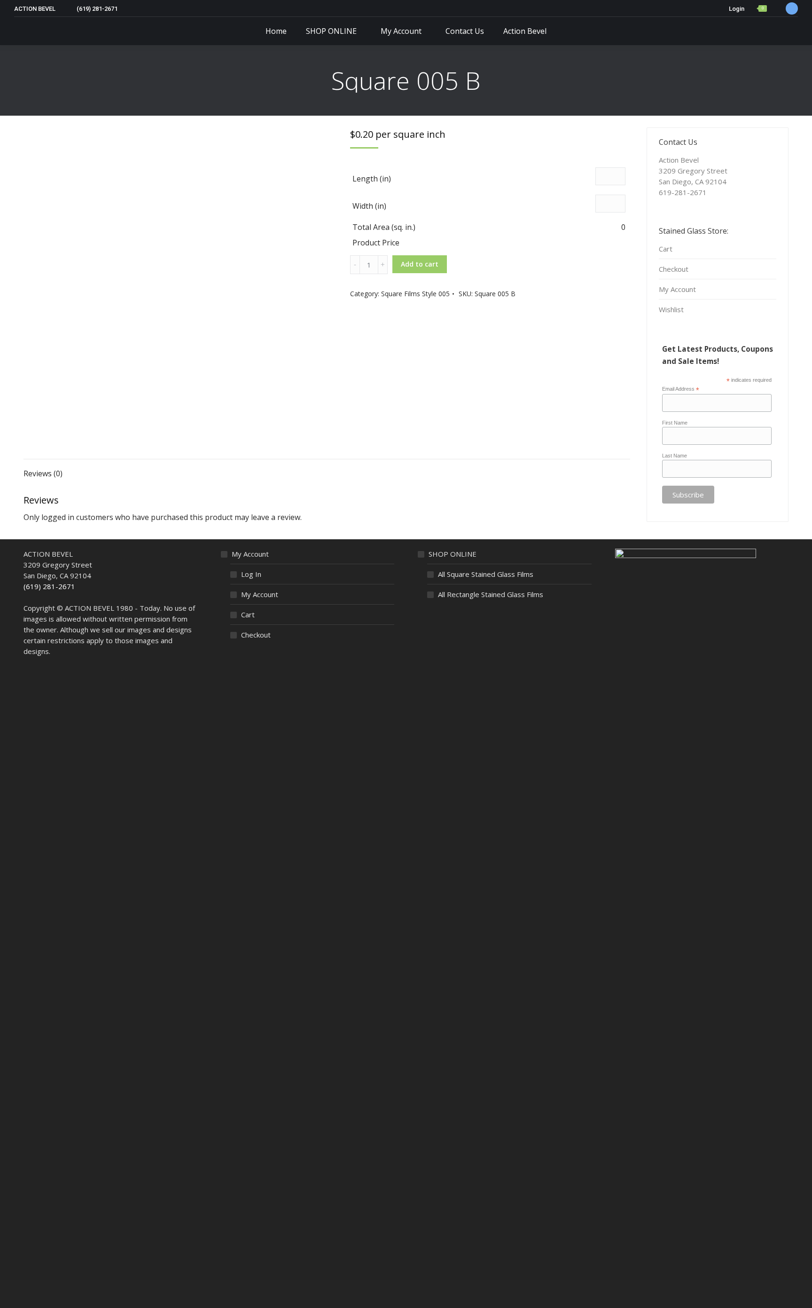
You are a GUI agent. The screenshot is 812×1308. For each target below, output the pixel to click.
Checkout (673, 269)
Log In (251, 574)
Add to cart (419, 264)
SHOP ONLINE (452, 554)
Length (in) (371, 178)
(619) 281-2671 (49, 586)
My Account (677, 289)
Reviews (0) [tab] (42, 473)
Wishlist (671, 309)
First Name (674, 422)
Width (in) (369, 206)
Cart (665, 248)
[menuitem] (276, 31)
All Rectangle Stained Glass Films (490, 594)
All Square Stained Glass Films (485, 574)
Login (736, 8)
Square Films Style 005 (415, 293)
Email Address (680, 389)
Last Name (674, 455)
